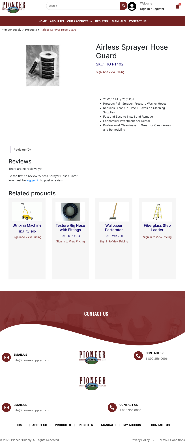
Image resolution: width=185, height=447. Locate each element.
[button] (80, 21)
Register (158, 9)
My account (133, 425)
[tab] (22, 149)
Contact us (155, 353)
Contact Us (138, 21)
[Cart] (177, 6)
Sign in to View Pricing (110, 72)
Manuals (119, 21)
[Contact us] (138, 355)
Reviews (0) (22, 149)
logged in (33, 180)
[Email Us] (6, 357)
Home (42, 21)
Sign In (145, 9)
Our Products (78, 21)
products (63, 425)
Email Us (20, 354)
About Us (57, 21)
